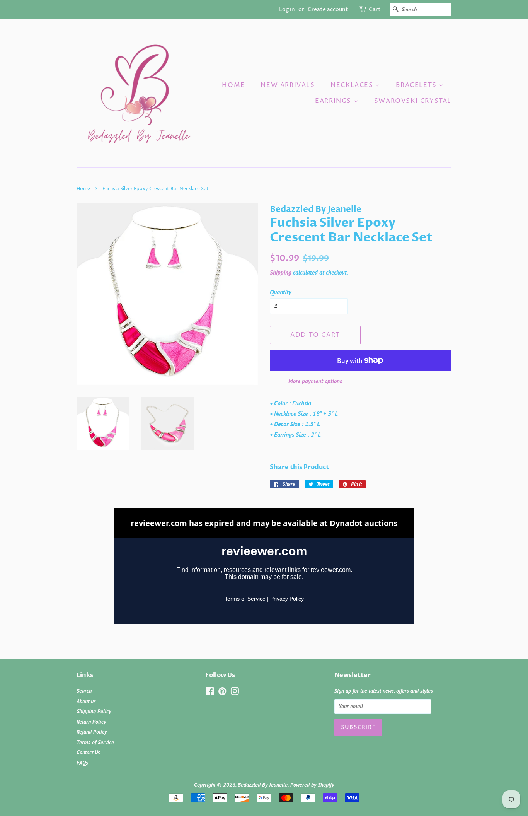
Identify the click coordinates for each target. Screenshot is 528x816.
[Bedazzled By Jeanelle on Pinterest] (222, 692)
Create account (328, 9)
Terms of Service (95, 742)
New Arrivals (288, 85)
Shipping (280, 272)
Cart (375, 9)
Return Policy (91, 721)
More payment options (315, 381)
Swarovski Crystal (412, 101)
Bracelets (417, 85)
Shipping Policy (94, 711)
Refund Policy (92, 731)
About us (86, 701)
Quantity (280, 292)
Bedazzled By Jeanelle (263, 784)
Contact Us (88, 752)
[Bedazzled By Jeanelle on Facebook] (209, 692)
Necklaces (352, 85)
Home (233, 85)
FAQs (82, 762)
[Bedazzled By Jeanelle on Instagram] (234, 692)
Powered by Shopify (312, 784)
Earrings (334, 101)
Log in (287, 9)
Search (84, 690)
